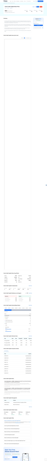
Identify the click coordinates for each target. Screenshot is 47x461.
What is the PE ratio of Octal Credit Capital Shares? (11, 428)
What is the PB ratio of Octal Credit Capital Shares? (11, 431)
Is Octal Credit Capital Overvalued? (9, 434)
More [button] (24, 1)
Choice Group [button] (17, 1)
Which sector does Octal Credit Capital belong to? (11, 443)
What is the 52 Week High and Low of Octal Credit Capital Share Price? (14, 440)
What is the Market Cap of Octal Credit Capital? (11, 437)
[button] (33, 6)
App (12, 1)
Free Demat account (17, 422)
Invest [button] (10, 1)
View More (30, 285)
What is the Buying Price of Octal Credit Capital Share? (12, 420)
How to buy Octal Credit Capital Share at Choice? (11, 425)
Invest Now (38, 25)
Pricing (15, 1)
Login (36, 1)
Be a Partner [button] (21, 1)
